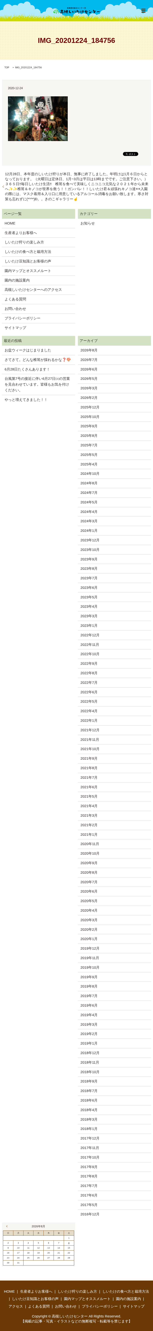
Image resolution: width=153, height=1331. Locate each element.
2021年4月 (89, 806)
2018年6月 (89, 1100)
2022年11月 (89, 645)
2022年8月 (89, 673)
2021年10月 (90, 749)
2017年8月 (89, 1176)
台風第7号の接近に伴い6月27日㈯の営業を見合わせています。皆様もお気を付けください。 (37, 384)
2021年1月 (89, 835)
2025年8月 (89, 436)
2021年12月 (90, 730)
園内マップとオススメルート (28, 271)
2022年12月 (90, 635)
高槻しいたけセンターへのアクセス (33, 290)
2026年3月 (89, 388)
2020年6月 (89, 891)
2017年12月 (90, 1138)
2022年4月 (89, 711)
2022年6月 (89, 692)
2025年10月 (90, 417)
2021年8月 (89, 768)
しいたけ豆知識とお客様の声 (28, 261)
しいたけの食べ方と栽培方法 (28, 252)
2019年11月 (89, 958)
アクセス (16, 1306)
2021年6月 (89, 787)
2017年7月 (89, 1186)
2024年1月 (89, 531)
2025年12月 (90, 407)
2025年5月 (89, 455)
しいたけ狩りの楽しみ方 (24, 242)
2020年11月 (89, 844)
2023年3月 (89, 616)
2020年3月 (89, 920)
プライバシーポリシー (22, 318)
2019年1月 (89, 1043)
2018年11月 (89, 1062)
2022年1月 (89, 721)
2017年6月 (89, 1195)
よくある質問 (15, 299)
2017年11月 (89, 1148)
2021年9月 (89, 758)
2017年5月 (89, 1205)
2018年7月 (89, 1091)
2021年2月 (89, 825)
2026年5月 (89, 379)
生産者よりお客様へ (21, 233)
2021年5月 (89, 796)
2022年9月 (89, 664)
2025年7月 (89, 445)
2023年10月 (90, 550)
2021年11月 (89, 740)
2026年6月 (89, 369)
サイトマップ (15, 328)
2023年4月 (89, 606)
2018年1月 (89, 1129)
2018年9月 (89, 1081)
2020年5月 (89, 901)
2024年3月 (89, 521)
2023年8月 (89, 569)
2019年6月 (89, 1005)
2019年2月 (89, 1034)
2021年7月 (89, 778)
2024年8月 (89, 483)
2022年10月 (90, 654)
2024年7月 (89, 493)
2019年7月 (89, 996)
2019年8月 (89, 986)
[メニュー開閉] (143, 11)
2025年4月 (89, 464)
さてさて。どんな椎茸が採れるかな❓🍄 (38, 360)
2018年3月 (89, 1119)
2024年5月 (89, 502)
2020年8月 (89, 872)
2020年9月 (89, 863)
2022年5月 (89, 701)
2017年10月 (90, 1157)
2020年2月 (89, 930)
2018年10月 (90, 1072)
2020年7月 (89, 882)
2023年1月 (89, 626)
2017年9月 (89, 1167)
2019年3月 (89, 1024)
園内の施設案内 (17, 280)
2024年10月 (90, 474)
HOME (10, 223)
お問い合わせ (15, 309)
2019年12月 (90, 948)
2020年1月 (89, 939)
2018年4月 (89, 1110)
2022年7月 (89, 683)
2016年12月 (90, 1214)
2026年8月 (89, 350)
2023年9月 (89, 559)
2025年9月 (89, 426)
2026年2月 (89, 398)
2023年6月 (89, 588)
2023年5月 (89, 597)
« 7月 (8, 1226)
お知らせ (87, 223)
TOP (6, 67)
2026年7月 (89, 360)
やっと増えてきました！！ (26, 400)
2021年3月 (89, 815)
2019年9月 (89, 977)
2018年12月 (90, 1053)
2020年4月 (89, 910)
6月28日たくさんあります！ (27, 369)
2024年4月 (89, 512)
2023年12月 (90, 540)
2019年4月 (89, 1015)
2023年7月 (89, 578)
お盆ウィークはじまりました (28, 350)
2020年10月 (90, 853)
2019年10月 (90, 967)
